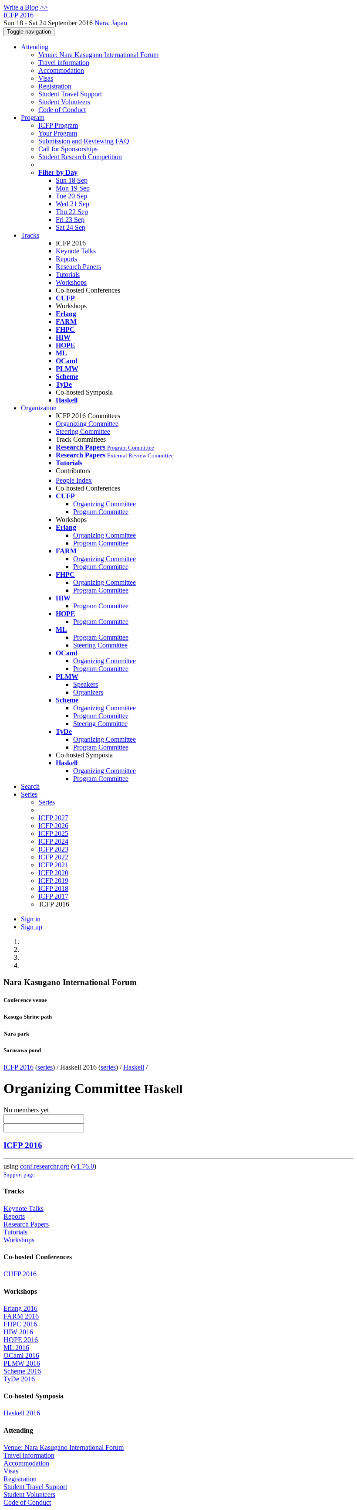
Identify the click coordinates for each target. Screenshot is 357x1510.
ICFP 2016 (18, 1067)
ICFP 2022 (53, 857)
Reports (66, 258)
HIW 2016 (18, 1332)
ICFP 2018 (53, 888)
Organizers (88, 692)
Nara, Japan (110, 23)
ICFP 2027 (53, 817)
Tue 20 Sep (71, 196)
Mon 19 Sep (73, 188)
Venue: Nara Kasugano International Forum (98, 54)
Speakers (85, 684)
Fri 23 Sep (70, 219)
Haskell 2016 (21, 1413)
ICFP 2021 (53, 865)
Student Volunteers (64, 102)
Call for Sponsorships (68, 149)
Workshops (71, 282)
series (45, 1067)
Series (46, 802)
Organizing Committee (87, 423)
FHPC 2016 (20, 1324)
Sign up (31, 927)
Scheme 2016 (22, 1371)
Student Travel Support (70, 94)
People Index (74, 480)
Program (32, 117)
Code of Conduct (62, 109)
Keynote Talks (76, 251)
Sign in (30, 919)
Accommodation (61, 70)
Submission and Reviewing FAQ (83, 141)
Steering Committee (83, 431)
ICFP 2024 (53, 841)
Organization (39, 408)
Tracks (30, 235)
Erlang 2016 (20, 1308)
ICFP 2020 (53, 872)
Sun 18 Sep (72, 180)
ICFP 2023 (53, 849)
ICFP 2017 (53, 896)
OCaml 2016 (21, 1355)
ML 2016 (16, 1347)
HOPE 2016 (20, 1339)
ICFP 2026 (53, 825)
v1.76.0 (83, 1166)
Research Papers (78, 266)
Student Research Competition (80, 156)
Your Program (57, 133)
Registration (54, 86)
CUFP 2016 (20, 1274)
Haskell (133, 1067)
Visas (45, 78)
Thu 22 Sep (72, 211)
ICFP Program (58, 125)
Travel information (63, 62)
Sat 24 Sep (70, 227)
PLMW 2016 (21, 1363)
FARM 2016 (21, 1316)
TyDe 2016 (19, 1379)
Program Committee (100, 511)
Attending (34, 47)
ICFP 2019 (53, 880)
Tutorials (68, 274)
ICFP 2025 (53, 833)
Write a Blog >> (25, 7)
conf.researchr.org (44, 1166)
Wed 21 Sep (72, 204)
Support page (19, 1174)
